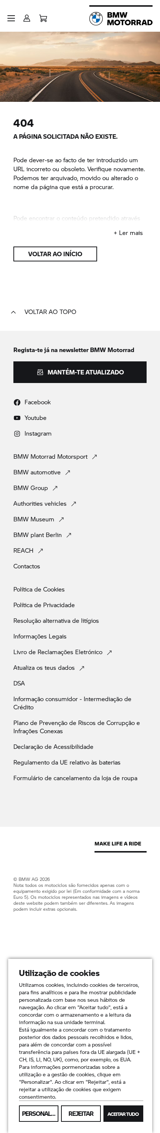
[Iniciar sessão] (26, 16)
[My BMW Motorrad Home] (121, 18)
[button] (11, 18)
